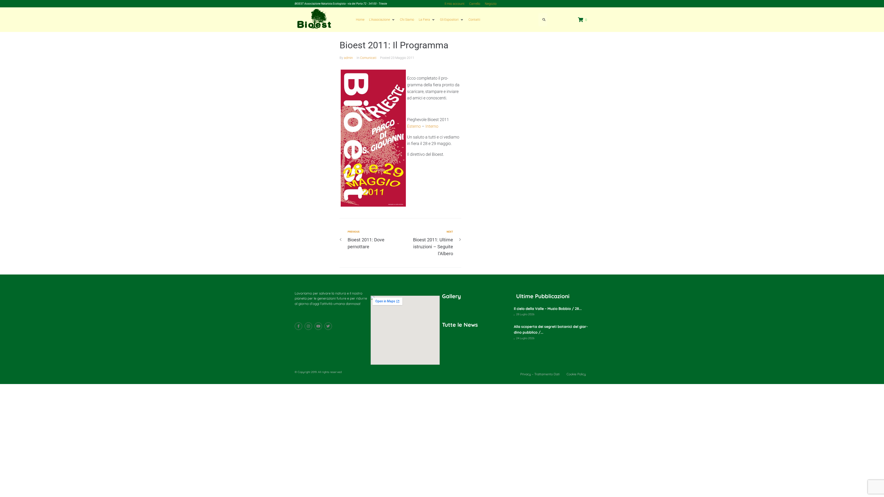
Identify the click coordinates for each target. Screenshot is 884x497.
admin (348, 58)
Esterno (414, 126)
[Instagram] (308, 326)
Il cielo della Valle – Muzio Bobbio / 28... (548, 308)
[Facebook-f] (298, 326)
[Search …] (542, 19)
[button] (382, 19)
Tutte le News (460, 324)
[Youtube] (318, 326)
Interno (431, 126)
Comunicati (368, 58)
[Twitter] (328, 326)
